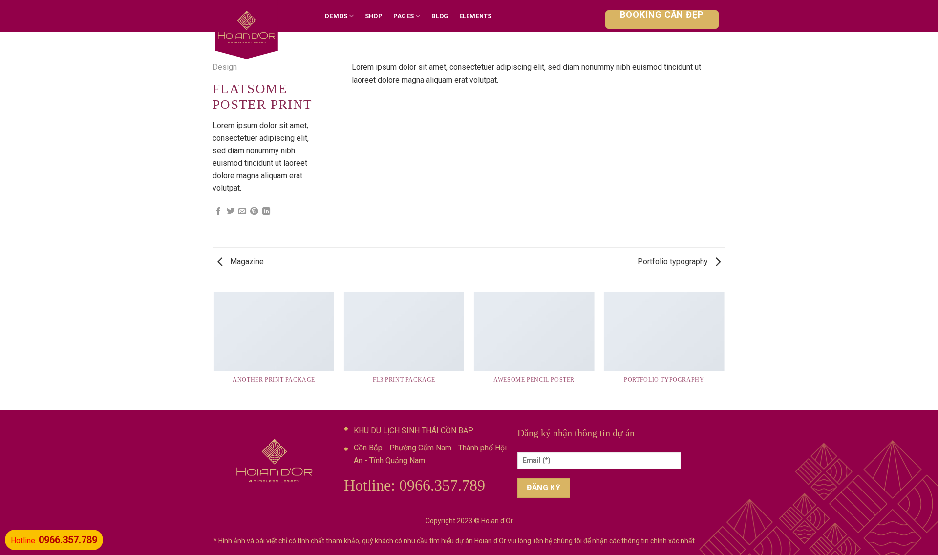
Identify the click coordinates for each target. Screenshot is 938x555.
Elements (475, 16)
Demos (336, 16)
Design (225, 67)
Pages (403, 16)
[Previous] (214, 350)
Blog (439, 16)
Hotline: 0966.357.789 (414, 485)
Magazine (246, 261)
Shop (374, 16)
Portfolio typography (674, 261)
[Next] (724, 350)
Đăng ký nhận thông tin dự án (576, 432)
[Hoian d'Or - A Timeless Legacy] (261, 32)
